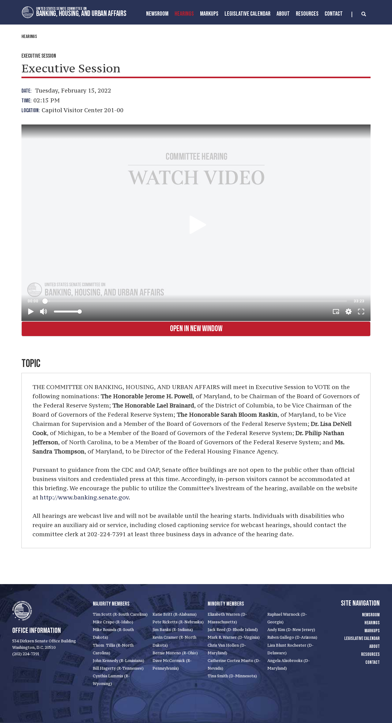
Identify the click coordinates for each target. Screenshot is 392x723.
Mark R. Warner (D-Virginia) (234, 637)
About (283, 13)
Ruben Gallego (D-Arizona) (292, 637)
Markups (372, 631)
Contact (334, 13)
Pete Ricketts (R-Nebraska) (178, 622)
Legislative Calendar (247, 13)
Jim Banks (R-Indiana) (173, 629)
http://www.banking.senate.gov (84, 497)
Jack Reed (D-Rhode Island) (233, 629)
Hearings (184, 13)
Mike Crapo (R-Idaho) (113, 622)
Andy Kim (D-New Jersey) (291, 629)
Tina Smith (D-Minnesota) (232, 676)
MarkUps (209, 13)
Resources (307, 13)
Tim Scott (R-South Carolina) (120, 614)
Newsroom (157, 13)
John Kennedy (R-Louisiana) (118, 660)
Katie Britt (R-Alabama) (175, 614)
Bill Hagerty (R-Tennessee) (118, 668)
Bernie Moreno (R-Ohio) (175, 653)
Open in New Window (196, 329)
